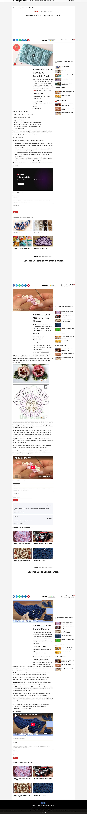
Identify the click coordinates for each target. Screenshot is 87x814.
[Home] (13, 7)
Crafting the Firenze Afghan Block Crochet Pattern (22, 561)
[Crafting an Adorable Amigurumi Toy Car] (43, 536)
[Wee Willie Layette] (22, 225)
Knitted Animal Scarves (40, 232)
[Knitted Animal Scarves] (43, 225)
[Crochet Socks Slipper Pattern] (33, 611)
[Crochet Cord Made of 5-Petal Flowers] (33, 300)
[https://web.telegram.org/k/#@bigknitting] (44, 803)
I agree (46, 812)
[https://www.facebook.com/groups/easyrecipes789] (42, 803)
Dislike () (22, 512)
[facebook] (14, 40)
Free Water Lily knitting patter (41, 248)
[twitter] (17, 40)
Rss (31, 805)
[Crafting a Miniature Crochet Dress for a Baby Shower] (22, 536)
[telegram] (22, 40)
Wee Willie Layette (18, 232)
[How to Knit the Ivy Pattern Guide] (33, 54)
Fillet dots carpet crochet (40, 560)
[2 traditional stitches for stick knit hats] (22, 241)
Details (42, 812)
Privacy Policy (52, 805)
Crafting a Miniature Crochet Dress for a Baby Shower (22, 544)
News (16, 7)
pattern (34, 90)
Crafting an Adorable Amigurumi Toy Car (43, 544)
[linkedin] (25, 40)
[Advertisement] (43, 27)
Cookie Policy (46, 805)
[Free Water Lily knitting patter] (43, 241)
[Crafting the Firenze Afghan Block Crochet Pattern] (22, 553)
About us (35, 805)
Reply (15, 512)
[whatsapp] (19, 40)
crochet (42, 315)
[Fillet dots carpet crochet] (43, 553)
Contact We (40, 805)
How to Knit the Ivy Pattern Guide (28, 7)
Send (15, 212)
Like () (18, 512)
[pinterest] (28, 40)
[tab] (16, 197)
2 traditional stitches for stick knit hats (22, 249)
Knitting (19, 7)
